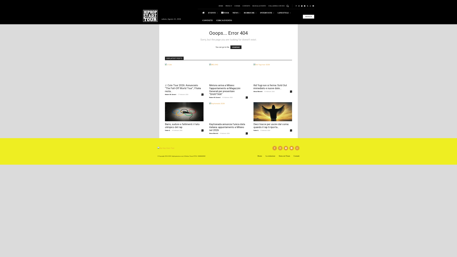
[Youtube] (313, 6)
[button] (287, 6)
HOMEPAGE (236, 47)
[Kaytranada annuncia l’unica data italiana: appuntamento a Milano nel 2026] (228, 111)
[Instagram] (299, 6)
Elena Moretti (257, 91)
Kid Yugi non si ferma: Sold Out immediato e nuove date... (270, 87)
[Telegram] (304, 6)
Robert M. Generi (170, 94)
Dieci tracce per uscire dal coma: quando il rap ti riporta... (271, 126)
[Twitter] (307, 6)
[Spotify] (301, 6)
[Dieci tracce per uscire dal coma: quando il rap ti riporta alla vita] (272, 111)
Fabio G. (167, 130)
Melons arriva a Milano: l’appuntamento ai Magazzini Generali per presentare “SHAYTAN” (224, 90)
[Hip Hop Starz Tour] (150, 16)
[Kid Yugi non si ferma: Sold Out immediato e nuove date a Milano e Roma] (272, 72)
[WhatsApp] (310, 6)
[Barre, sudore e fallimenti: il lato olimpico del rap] (184, 111)
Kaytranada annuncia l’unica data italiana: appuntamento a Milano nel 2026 (227, 127)
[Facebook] (296, 6)
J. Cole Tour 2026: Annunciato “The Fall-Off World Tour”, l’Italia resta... (183, 88)
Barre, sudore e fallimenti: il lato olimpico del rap (182, 126)
